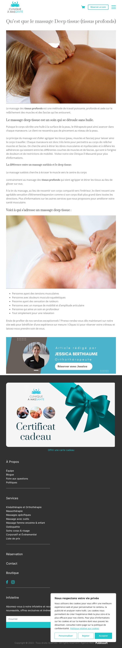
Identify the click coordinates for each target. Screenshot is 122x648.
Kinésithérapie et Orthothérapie (24, 507)
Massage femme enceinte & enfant (25, 522)
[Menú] (113, 7)
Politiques (11, 482)
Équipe (10, 470)
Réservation (14, 554)
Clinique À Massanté (85, 153)
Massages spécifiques (18, 514)
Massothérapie (14, 511)
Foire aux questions (17, 478)
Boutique (12, 573)
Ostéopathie (13, 526)
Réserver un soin (98, 7)
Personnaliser (66, 635)
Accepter (103, 635)
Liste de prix (13, 538)
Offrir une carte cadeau (61, 450)
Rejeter (85, 635)
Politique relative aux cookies (84, 628)
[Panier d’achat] (83, 7)
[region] (83, 617)
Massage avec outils (17, 518)
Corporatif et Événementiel (21, 534)
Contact (11, 563)
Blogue (10, 474)
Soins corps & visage (18, 530)
